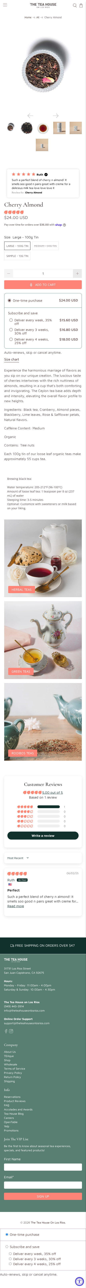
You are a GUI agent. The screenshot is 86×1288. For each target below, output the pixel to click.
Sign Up (43, 1196)
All (37, 17)
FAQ (6, 1105)
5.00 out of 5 (52, 793)
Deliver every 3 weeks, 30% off (36, 1259)
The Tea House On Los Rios (48, 1222)
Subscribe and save (24, 1247)
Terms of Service (14, 1068)
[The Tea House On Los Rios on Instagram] (11, 1032)
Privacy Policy (13, 1072)
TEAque (9, 1056)
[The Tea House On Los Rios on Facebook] (6, 1032)
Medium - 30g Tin (45, 245)
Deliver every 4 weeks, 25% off (36, 1264)
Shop (7, 1060)
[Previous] (30, 116)
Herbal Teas (22, 589)
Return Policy (12, 1077)
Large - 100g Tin (17, 245)
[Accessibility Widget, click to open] (79, 1281)
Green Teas (21, 671)
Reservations (12, 1096)
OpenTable (11, 1122)
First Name (12, 1159)
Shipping (9, 1081)
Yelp (6, 1126)
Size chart (11, 359)
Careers (9, 1117)
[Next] (56, 116)
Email (9, 1177)
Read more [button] (15, 906)
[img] (17, 874)
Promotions (11, 1130)
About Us (10, 1051)
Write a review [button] (43, 835)
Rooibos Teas (23, 753)
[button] (43, 183)
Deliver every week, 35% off (34, 1254)
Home (28, 17)
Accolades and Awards (18, 1109)
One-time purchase (24, 1235)
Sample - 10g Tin (17, 255)
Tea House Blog (14, 1113)
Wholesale (10, 1064)
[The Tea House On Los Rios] (43, 5)
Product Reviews (14, 1101)
